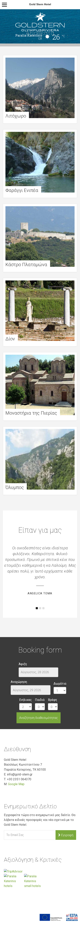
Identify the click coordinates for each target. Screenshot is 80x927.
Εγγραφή (66, 835)
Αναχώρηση (19, 682)
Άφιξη (23, 664)
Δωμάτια (60, 683)
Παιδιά (39, 700)
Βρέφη (52, 700)
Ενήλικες (25, 700)
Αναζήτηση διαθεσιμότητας (38, 718)
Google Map (16, 784)
